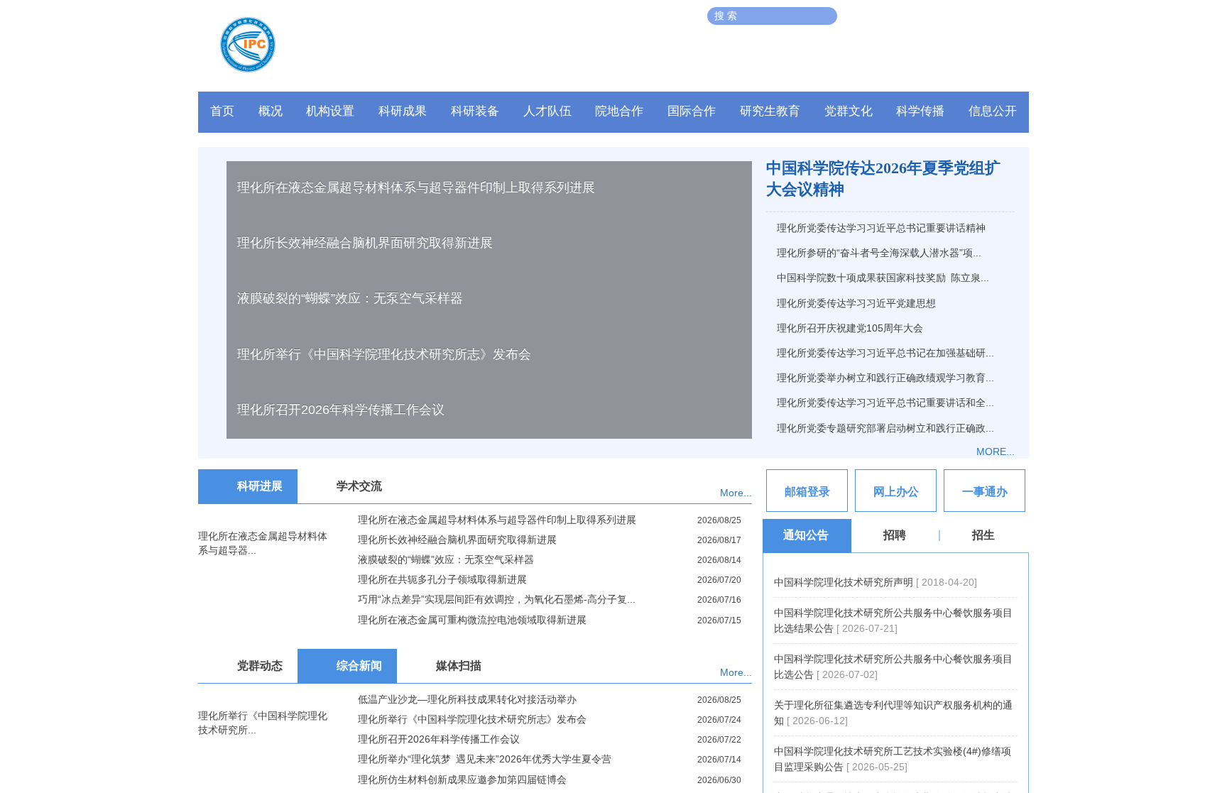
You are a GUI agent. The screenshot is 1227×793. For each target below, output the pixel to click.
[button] (475, 115)
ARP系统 (922, 16)
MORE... (995, 451)
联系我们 (970, 16)
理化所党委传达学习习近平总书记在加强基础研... (885, 353)
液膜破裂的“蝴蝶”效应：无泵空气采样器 (350, 684)
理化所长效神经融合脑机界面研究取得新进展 (365, 628)
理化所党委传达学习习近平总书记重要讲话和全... (885, 402)
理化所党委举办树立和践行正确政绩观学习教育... (885, 377)
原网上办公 (871, 16)
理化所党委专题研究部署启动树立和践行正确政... (885, 428)
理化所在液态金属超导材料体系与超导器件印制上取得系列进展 (416, 573)
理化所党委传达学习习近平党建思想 (856, 303)
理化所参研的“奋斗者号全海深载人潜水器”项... (879, 252)
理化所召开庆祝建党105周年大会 (850, 328)
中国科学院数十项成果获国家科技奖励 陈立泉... (883, 277)
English (1014, 16)
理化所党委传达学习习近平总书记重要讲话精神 (881, 228)
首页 (222, 111)
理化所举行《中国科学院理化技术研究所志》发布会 (384, 740)
